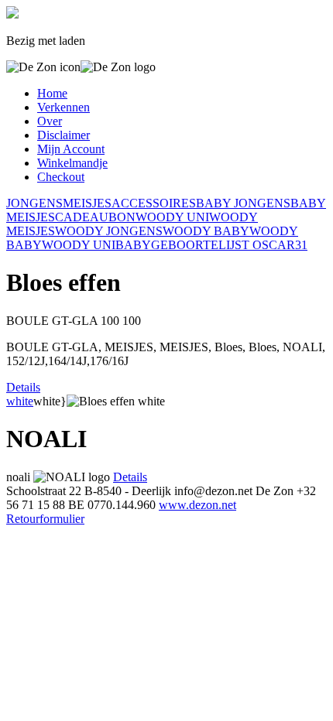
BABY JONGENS (243, 203)
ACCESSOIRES (154, 203)
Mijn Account (71, 148)
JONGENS (34, 203)
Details (23, 387)
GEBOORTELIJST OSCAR (223, 244)
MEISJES (87, 203)
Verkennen (63, 107)
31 (301, 244)
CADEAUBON (95, 217)
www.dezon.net (197, 504)
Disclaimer (63, 135)
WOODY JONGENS (109, 230)
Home (52, 93)
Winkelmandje (72, 162)
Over (49, 121)
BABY (133, 244)
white (19, 401)
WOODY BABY (206, 230)
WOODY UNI (172, 217)
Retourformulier (45, 518)
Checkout (60, 176)
